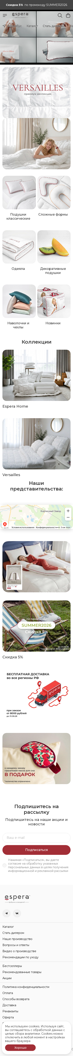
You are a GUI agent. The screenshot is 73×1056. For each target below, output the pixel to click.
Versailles (11, 475)
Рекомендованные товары (21, 972)
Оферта (8, 1017)
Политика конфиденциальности (25, 987)
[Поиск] (60, 15)
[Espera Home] (36, 375)
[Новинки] (54, 301)
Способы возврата (15, 999)
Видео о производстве (19, 951)
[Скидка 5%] (36, 626)
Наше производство (17, 939)
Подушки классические (18, 216)
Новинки (53, 323)
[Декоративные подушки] (54, 247)
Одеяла (18, 269)
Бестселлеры (12, 966)
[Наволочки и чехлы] (19, 301)
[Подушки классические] (19, 192)
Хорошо (20, 1047)
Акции (7, 978)
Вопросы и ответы (15, 945)
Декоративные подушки (53, 271)
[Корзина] (68, 15)
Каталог (32, 26)
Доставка (9, 1005)
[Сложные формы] (54, 192)
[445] (36, 143)
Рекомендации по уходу (20, 957)
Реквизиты (10, 1011)
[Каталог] (4, 15)
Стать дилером (53, 26)
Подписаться (36, 850)
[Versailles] (36, 443)
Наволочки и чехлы (18, 325)
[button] (6, 913)
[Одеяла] (19, 247)
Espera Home (15, 406)
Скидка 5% (12, 657)
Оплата (7, 993)
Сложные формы (53, 214)
